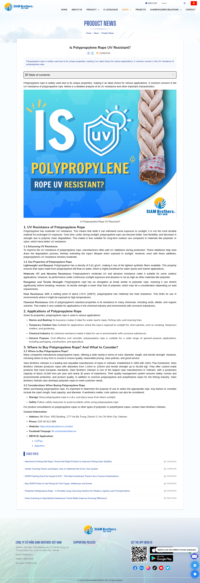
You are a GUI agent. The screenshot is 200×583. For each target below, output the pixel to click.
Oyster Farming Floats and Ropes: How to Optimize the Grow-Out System (61, 468)
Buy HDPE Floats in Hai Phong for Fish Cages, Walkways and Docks (58, 483)
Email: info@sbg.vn (24, 554)
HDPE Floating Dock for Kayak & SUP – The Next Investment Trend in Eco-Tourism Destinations (72, 476)
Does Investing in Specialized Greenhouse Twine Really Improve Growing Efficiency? (66, 498)
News (96, 33)
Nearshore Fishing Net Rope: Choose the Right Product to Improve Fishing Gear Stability (68, 461)
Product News (108, 33)
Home (88, 33)
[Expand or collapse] (173, 75)
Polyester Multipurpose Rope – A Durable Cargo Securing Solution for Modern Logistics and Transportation (77, 490)
